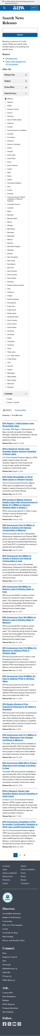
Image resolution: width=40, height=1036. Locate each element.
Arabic (4, 869)
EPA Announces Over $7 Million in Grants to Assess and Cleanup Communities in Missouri (18, 528)
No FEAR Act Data (10, 933)
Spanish (23, 866)
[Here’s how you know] (20, 2)
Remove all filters (20, 410)
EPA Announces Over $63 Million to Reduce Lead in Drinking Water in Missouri (19, 620)
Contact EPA (7, 993)
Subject (8, 81)
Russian (23, 880)
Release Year (10, 75)
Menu (34, 7)
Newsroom (6, 965)
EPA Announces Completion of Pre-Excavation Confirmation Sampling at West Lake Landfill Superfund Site (20, 824)
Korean (23, 876)
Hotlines (5, 1000)
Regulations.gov (8, 968)
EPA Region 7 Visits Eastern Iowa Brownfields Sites (18, 424)
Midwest (8, 410)
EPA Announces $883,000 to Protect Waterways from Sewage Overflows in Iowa (19, 765)
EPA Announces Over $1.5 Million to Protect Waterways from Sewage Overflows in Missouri (19, 737)
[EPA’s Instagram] (19, 1024)
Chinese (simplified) (28, 869)
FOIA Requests (8, 1004)
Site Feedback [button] (7, 1012)
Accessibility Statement (11, 913)
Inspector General (9, 957)
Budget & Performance (11, 917)
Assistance (6, 866)
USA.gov (5, 976)
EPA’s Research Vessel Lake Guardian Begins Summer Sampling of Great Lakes (19, 451)
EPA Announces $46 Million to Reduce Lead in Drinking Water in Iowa (18, 589)
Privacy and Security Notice (13, 940)
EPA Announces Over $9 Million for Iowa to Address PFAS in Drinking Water (18, 679)
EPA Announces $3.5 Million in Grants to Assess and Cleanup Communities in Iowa (16, 558)
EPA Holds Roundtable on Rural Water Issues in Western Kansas (17, 478)
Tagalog (5, 883)
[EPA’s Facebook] (4, 1024)
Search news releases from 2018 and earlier (16, 63)
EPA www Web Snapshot (12, 925)
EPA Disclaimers (9, 996)
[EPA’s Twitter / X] (9, 1024)
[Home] (19, 8)
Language (8, 394)
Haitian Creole (7, 876)
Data (4, 953)
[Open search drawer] (4, 8)
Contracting (7, 921)
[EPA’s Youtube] (14, 1024)
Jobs (4, 961)
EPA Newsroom (11, 59)
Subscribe (6, 972)
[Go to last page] (24, 855)
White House (7, 980)
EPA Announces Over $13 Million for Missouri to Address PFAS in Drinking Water (19, 650)
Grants (5, 929)
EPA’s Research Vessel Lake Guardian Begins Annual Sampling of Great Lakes (19, 793)
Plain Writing (7, 937)
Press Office (9, 87)
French (23, 873)
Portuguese (6, 880)
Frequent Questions (10, 1008)
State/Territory (10, 93)
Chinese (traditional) (9, 873)
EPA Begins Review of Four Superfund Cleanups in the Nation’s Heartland (19, 707)
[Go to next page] (20, 855)
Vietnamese (25, 883)
